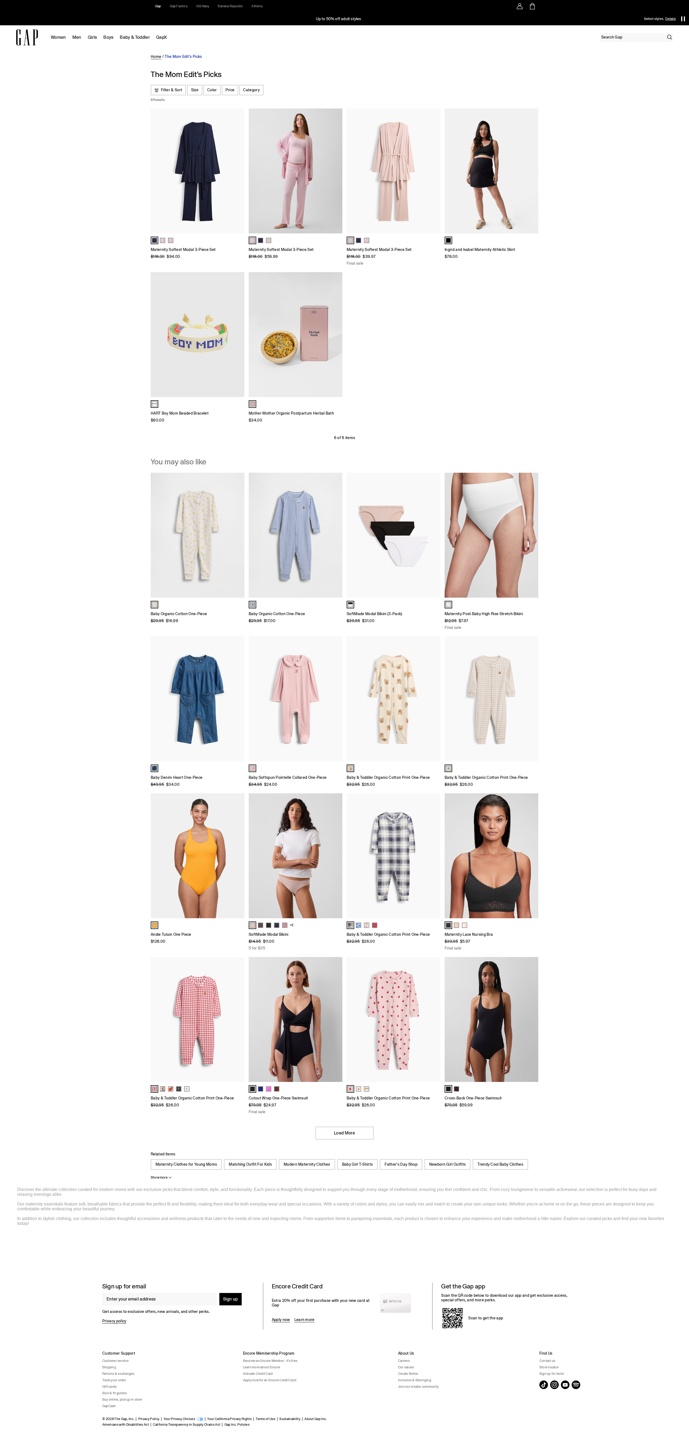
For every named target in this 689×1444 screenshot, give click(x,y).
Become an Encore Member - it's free (270, 1361)
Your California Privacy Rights (229, 1419)
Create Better (408, 1374)
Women (58, 37)
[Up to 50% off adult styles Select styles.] (338, 18)
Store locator (549, 1367)
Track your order (114, 1380)
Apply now (281, 1319)
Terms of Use (265, 1419)
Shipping (109, 1367)
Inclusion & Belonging (414, 1380)
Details (670, 19)
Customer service (115, 1361)
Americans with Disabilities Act (125, 1425)
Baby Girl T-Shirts (357, 1164)
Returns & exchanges (118, 1374)
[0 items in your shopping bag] (531, 6)
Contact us (547, 1361)
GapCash (109, 1406)
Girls (92, 37)
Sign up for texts (551, 1374)
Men (76, 37)
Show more (159, 1177)
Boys (108, 37)
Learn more (304, 1319)
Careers (404, 1361)
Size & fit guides (114, 1393)
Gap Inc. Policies (236, 1425)
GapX (161, 37)
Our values (406, 1367)
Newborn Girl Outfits (447, 1164)
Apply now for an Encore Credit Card (269, 1380)
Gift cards (109, 1387)
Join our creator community (418, 1387)
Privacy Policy (148, 1419)
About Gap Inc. (315, 1419)
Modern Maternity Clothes (307, 1164)
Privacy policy (114, 1321)
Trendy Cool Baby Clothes (500, 1164)
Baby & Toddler (134, 37)
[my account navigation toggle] (520, 6)
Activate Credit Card (258, 1374)
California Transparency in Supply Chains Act (186, 1425)
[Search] (669, 37)
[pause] (683, 18)
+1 (291, 925)
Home (156, 56)
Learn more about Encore (261, 1367)
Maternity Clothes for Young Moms (186, 1164)
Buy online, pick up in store (122, 1399)
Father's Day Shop (401, 1164)
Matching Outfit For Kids (250, 1164)
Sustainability (289, 1419)
